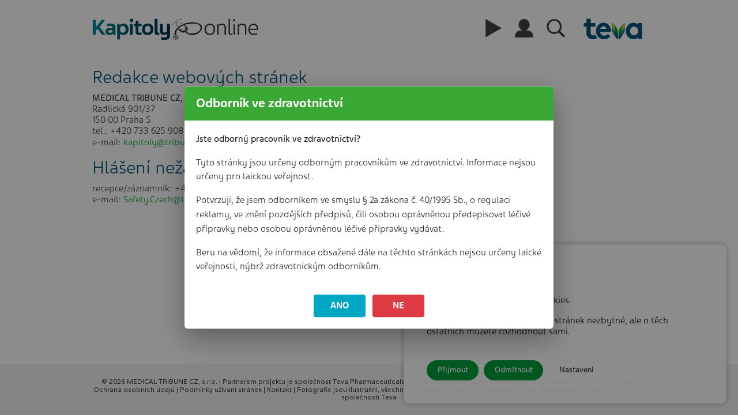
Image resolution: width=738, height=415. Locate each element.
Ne (398, 305)
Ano (339, 305)
